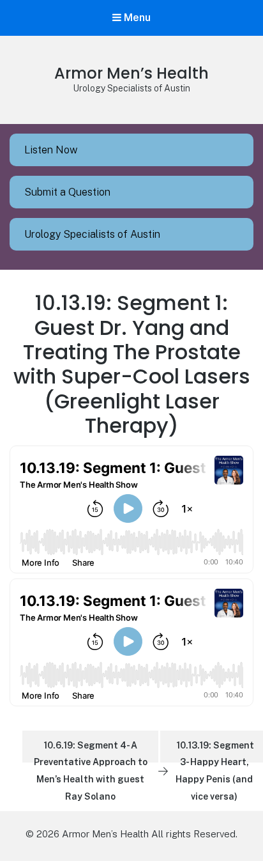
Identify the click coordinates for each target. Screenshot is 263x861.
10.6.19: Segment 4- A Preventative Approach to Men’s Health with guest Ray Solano (90, 751)
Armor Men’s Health (131, 73)
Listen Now (51, 150)
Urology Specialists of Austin (92, 234)
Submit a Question (67, 192)
